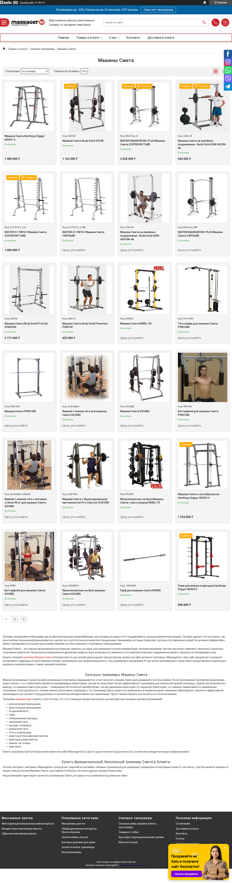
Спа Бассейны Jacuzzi (75, 837)
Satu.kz (132, 862)
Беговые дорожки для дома (78, 842)
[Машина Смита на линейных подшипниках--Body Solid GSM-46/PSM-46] (145, 198)
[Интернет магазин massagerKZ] (28, 22)
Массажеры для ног (74, 823)
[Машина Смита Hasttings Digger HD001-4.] (29, 107)
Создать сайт (27, 2)
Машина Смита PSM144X (20, 411)
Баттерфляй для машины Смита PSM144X (198, 413)
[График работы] (225, 22)
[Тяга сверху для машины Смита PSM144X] (202, 290)
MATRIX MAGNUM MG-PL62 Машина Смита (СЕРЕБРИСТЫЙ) (142, 142)
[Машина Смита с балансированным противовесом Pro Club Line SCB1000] (87, 465)
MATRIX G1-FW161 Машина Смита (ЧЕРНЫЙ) (83, 234)
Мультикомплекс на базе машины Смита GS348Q (83, 592)
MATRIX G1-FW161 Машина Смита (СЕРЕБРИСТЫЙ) (26, 234)
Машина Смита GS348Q (134, 411)
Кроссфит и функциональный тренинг (141, 837)
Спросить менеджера (158, 9)
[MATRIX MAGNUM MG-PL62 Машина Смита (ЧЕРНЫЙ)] (202, 198)
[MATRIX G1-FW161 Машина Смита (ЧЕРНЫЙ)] (87, 198)
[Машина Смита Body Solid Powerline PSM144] (87, 290)
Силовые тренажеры (42, 48)
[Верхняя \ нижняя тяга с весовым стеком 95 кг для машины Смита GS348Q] (29, 465)
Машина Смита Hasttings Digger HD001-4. (25, 138)
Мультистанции (128, 842)
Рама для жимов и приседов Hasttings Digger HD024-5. (202, 587)
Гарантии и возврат (187, 843)
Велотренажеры (71, 852)
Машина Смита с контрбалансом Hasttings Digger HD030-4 (198, 496)
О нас (113, 37)
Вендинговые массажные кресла (22, 828)
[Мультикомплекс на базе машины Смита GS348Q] (87, 556)
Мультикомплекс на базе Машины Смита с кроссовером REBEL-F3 (141, 501)
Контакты (133, 37)
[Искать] (204, 22)
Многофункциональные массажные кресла (28, 823)
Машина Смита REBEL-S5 (136, 323)
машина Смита (24, 699)
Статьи (180, 838)
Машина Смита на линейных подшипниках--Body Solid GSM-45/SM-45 (202, 144)
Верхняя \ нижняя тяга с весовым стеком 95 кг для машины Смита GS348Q (26, 503)
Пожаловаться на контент (133, 865)
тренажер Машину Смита (37, 657)
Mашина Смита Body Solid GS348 (82, 140)
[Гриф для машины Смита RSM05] (145, 556)
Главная (63, 37)
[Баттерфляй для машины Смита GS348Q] (29, 556)
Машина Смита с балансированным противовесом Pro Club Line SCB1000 (85, 501)
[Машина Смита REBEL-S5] (145, 290)
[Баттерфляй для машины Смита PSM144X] (202, 377)
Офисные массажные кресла (19, 833)
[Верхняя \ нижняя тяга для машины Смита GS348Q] (87, 377)
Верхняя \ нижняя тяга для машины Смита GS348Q (84, 413)
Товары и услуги (87, 37)
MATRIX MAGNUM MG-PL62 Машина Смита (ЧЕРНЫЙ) (200, 234)
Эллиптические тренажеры (78, 847)
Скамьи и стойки (128, 832)
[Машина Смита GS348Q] (145, 377)
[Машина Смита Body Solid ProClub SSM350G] (29, 290)
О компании (183, 823)
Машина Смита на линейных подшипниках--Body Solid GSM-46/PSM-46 (140, 236)
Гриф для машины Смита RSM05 (140, 590)
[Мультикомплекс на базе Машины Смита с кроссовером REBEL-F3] (145, 465)
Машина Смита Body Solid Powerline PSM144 (85, 325)
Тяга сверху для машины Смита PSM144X (198, 325)
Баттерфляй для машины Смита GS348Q (25, 592)
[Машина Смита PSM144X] (29, 377)
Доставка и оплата (161, 37)
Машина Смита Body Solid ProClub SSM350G (26, 325)
